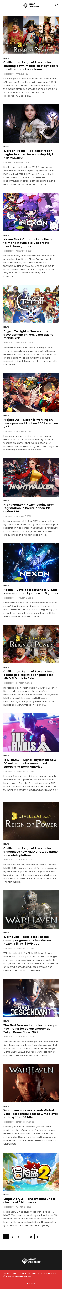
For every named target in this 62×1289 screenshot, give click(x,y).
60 (31, 1237)
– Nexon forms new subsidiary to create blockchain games (28, 242)
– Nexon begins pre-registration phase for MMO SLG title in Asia (29, 675)
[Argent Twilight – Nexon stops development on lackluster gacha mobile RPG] (31, 304)
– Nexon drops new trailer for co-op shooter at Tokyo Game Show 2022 (30, 1028)
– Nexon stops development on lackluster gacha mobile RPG (28, 334)
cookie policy (23, 1276)
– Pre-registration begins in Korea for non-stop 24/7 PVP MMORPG (28, 154)
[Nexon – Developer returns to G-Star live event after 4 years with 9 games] (31, 562)
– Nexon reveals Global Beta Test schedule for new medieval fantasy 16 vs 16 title (30, 1113)
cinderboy (8, 74)
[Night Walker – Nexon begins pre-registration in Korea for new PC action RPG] (31, 477)
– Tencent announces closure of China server (29, 1200)
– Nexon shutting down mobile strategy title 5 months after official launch (30, 65)
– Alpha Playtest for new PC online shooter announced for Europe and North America (29, 763)
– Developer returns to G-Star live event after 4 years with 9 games (30, 591)
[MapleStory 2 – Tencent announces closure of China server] (31, 1172)
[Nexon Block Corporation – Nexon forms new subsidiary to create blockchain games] (31, 212)
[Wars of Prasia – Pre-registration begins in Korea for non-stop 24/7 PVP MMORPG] (31, 123)
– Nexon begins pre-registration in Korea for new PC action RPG (28, 508)
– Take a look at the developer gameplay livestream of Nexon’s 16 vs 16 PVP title (29, 940)
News (6, 58)
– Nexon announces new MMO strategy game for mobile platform (30, 851)
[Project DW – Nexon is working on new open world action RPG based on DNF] (31, 392)
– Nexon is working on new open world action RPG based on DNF (30, 423)
